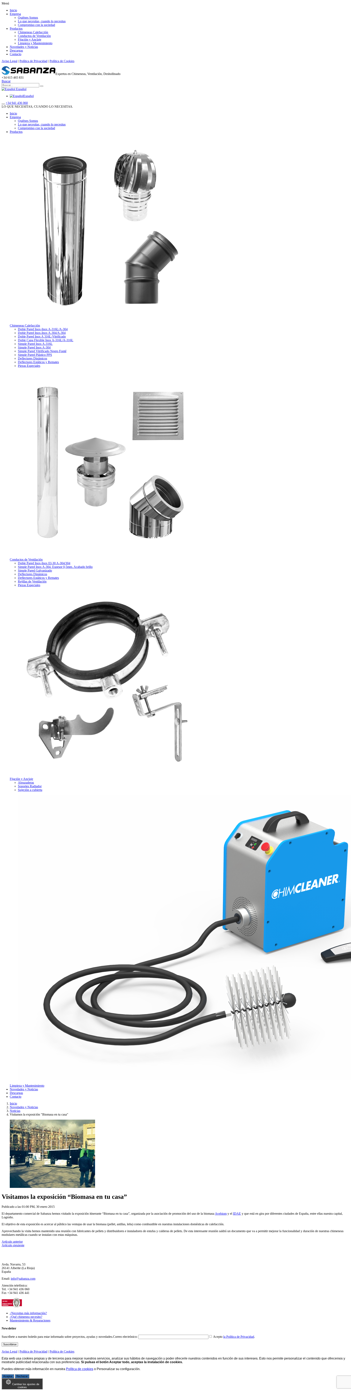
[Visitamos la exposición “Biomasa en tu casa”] (52, 1186)
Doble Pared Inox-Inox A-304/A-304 (42, 333)
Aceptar (7, 1376)
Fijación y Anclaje (29, 39)
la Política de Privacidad (238, 1336)
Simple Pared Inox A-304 (34, 347)
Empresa (15, 14)
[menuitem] (22, 96)
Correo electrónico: (125, 1336)
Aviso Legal (9, 61)
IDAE (237, 1213)
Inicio (13, 10)
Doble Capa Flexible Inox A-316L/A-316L (45, 340)
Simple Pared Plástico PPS (35, 354)
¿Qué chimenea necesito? (26, 1316)
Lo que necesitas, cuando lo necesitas (42, 21)
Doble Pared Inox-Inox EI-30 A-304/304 (44, 563)
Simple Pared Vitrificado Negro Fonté (42, 351)
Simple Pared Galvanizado (35, 570)
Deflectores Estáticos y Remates (38, 362)
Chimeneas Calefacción (33, 32)
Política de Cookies (62, 61)
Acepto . (233, 1336)
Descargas (16, 50)
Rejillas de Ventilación (32, 581)
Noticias (15, 1111)
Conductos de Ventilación (34, 36)
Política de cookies (79, 1369)
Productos (16, 28)
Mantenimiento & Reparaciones (30, 1320)
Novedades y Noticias (24, 47)
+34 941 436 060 (17, 103)
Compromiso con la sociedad (36, 25)
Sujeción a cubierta (30, 790)
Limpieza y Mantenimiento (35, 43)
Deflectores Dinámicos (32, 358)
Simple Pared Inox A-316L (35, 344)
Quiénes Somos (28, 17)
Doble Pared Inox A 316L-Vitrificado (42, 336)
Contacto (15, 54)
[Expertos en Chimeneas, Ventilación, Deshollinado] (28, 74)
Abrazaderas (26, 782)
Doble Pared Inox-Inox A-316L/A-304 (43, 329)
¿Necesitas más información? (28, 1313)
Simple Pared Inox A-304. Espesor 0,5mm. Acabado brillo (55, 567)
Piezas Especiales (29, 365)
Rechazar (22, 1376)
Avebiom (221, 1213)
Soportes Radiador (30, 786)
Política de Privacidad (33, 61)
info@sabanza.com (23, 1278)
